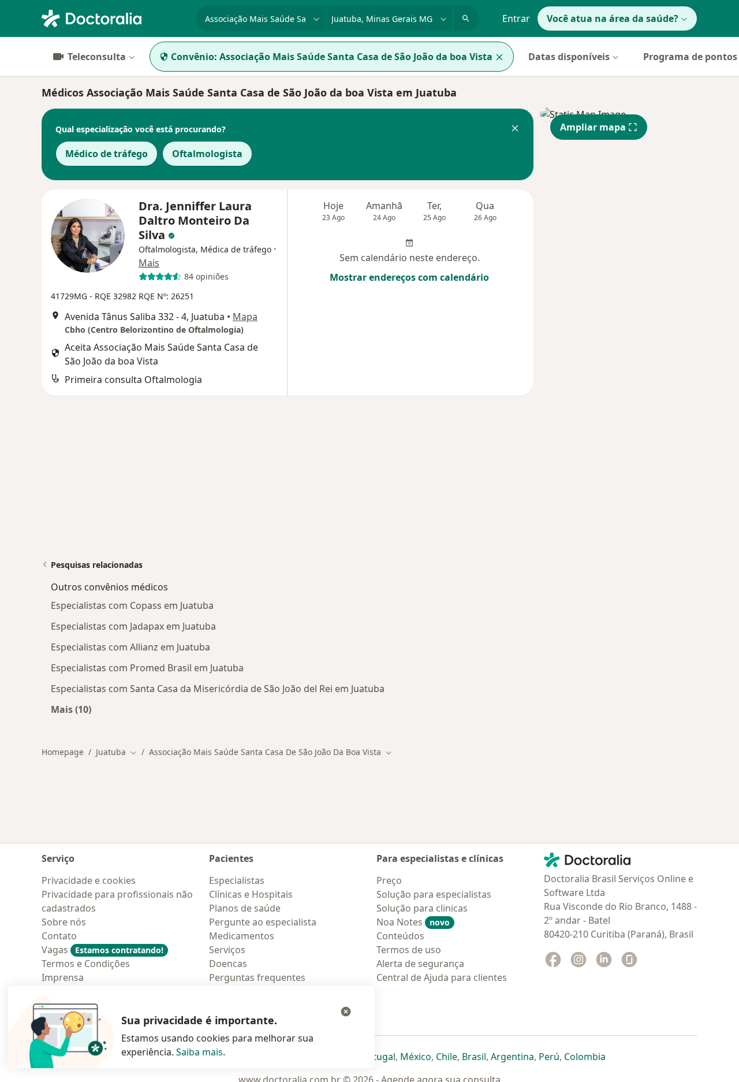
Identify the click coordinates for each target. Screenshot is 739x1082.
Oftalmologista (207, 153)
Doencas (228, 963)
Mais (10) (71, 709)
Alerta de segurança (420, 963)
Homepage (63, 751)
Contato (59, 935)
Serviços (227, 949)
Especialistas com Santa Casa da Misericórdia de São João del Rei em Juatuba (218, 688)
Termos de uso (408, 949)
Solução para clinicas (422, 908)
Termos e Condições (86, 963)
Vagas (102, 949)
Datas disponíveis (569, 56)
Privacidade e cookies (89, 880)
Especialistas (236, 880)
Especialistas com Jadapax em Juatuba (133, 626)
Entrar (516, 18)
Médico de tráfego (106, 153)
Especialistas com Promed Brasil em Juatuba (147, 667)
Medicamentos (241, 935)
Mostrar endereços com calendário (409, 277)
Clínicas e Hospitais (251, 894)
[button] (515, 129)
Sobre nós (64, 922)
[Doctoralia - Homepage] (114, 17)
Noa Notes (413, 922)
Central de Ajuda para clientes (441, 977)
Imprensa (63, 977)
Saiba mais (199, 1052)
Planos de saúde (245, 908)
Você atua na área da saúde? (612, 18)
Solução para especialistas (433, 894)
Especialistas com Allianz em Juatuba (130, 647)
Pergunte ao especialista (262, 922)
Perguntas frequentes (257, 977)
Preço (389, 880)
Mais (149, 262)
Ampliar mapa (593, 127)
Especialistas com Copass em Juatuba (132, 605)
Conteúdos (400, 935)
